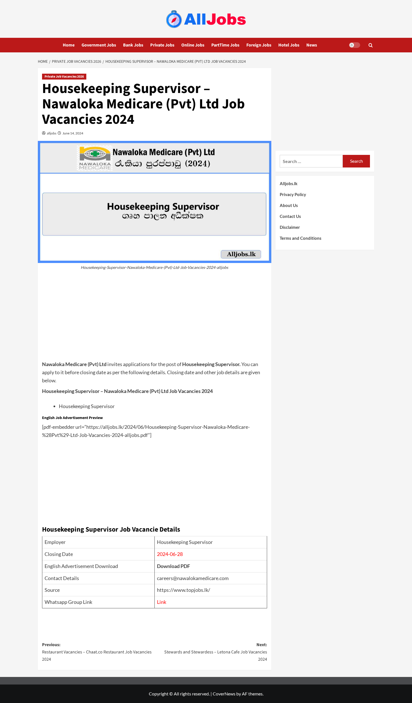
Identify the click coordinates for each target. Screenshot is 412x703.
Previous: (97, 652)
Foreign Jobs (258, 45)
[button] (370, 45)
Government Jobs (99, 45)
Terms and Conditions (300, 238)
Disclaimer (290, 227)
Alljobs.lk (288, 183)
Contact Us (290, 216)
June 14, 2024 (72, 133)
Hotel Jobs (288, 45)
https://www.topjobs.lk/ (183, 590)
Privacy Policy (293, 194)
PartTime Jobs (225, 45)
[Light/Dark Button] (354, 45)
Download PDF (173, 566)
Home (69, 45)
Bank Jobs (133, 45)
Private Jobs (162, 45)
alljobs (51, 133)
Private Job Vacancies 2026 (64, 76)
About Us (289, 205)
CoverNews (224, 693)
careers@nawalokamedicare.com (193, 578)
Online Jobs (192, 45)
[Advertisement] (154, 318)
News (311, 45)
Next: (215, 652)
